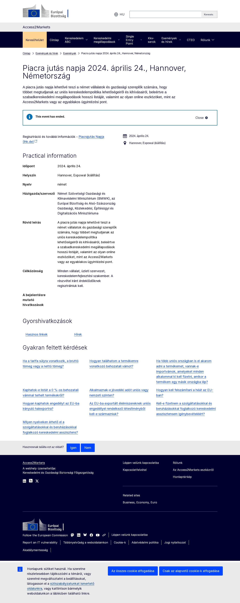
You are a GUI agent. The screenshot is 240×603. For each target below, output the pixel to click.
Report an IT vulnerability (40, 542)
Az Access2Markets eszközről (193, 470)
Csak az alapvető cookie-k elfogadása (191, 571)
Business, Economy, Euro (140, 502)
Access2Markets (34, 462)
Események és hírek (169, 39)
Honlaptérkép (182, 477)
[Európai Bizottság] (51, 11)
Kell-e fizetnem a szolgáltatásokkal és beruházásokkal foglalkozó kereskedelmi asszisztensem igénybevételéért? (186, 408)
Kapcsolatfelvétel (135, 470)
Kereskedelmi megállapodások (104, 39)
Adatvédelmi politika (145, 542)
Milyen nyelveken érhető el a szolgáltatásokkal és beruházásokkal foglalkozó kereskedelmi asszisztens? (50, 427)
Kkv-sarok (151, 39)
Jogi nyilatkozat (175, 542)
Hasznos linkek (36, 334)
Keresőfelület (35, 40)
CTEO (191, 40)
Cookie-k (120, 542)
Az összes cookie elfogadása (132, 571)
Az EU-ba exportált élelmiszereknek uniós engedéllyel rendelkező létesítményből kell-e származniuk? (120, 408)
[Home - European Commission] (48, 525)
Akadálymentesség (35, 550)
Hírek (78, 334)
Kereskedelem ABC (74, 39)
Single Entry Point (130, 40)
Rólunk (205, 40)
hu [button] (122, 14)
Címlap (54, 40)
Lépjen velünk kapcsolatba (130, 534)
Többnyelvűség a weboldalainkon (85, 542)
